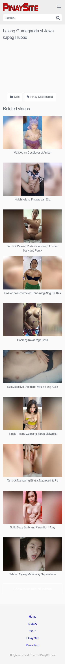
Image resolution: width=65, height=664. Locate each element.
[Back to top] (59, 656)
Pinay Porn (32, 645)
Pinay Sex (32, 638)
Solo (16, 97)
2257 (32, 631)
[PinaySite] (21, 7)
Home (32, 616)
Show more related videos (32, 588)
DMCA (32, 624)
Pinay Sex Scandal (41, 97)
